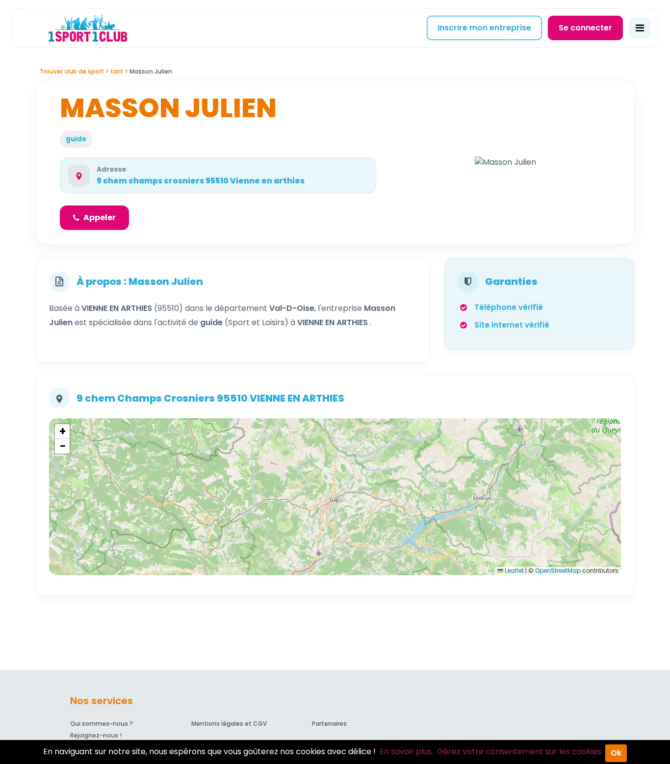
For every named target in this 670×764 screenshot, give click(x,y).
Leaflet (513, 570)
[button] (62, 431)
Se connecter (585, 27)
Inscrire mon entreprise (484, 27)
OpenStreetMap (558, 570)
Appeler (99, 217)
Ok (616, 753)
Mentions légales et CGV (229, 723)
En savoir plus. (406, 751)
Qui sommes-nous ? (101, 723)
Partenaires (329, 723)
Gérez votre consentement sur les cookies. (520, 751)
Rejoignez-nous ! (96, 735)
